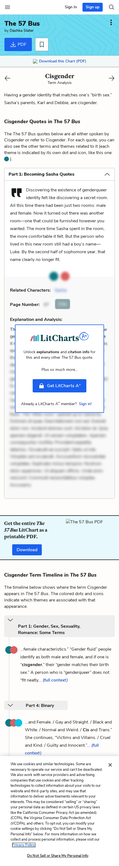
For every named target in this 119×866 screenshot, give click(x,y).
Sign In (71, 7)
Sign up (92, 7)
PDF (21, 44)
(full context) (55, 680)
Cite (62, 304)
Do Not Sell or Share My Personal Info (57, 855)
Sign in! (85, 403)
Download (27, 550)
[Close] (110, 765)
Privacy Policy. (24, 845)
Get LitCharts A (64, 385)
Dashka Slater (21, 30)
